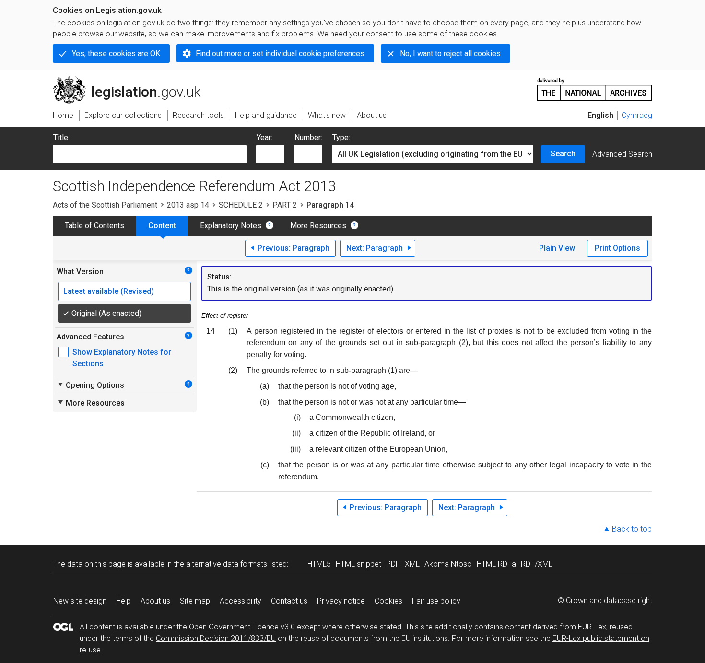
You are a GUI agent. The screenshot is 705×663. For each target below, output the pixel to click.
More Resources (318, 225)
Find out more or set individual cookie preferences (280, 53)
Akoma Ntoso (448, 564)
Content (162, 225)
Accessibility (240, 600)
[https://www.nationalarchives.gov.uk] (594, 86)
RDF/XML (536, 564)
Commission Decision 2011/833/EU (216, 638)
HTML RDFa (496, 564)
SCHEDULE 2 (241, 204)
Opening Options (90, 385)
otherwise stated (373, 626)
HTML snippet (358, 564)
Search (563, 153)
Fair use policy (436, 600)
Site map (195, 600)
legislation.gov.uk (132, 80)
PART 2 (284, 204)
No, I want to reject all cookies (450, 53)
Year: (264, 137)
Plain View (557, 248)
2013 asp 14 (188, 204)
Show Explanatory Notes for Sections (121, 358)
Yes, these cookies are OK (116, 53)
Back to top (632, 529)
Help (123, 600)
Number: (308, 137)
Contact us (289, 600)
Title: (61, 137)
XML (412, 564)
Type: (341, 137)
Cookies (388, 600)
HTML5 (319, 564)
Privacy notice (341, 600)
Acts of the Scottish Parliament (105, 204)
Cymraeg (637, 115)
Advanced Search (622, 154)
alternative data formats (226, 564)
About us (155, 600)
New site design (79, 600)
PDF (393, 564)
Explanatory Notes (230, 225)
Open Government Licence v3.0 (242, 626)
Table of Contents (94, 225)
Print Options (617, 248)
